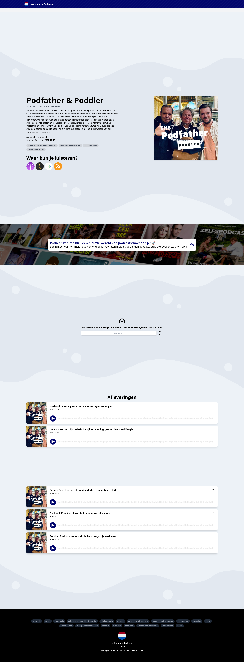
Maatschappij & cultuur (70, 145)
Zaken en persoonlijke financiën (42, 145)
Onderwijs (59, 621)
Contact (141, 650)
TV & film (197, 621)
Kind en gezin (107, 621)
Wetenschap (167, 625)
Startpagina (105, 650)
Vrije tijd (117, 625)
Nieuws (105, 625)
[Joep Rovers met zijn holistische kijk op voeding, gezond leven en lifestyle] (36, 436)
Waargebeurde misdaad (87, 625)
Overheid (129, 625)
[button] (218, 4)
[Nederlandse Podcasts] (122, 636)
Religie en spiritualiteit (138, 621)
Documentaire (91, 145)
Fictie (207, 621)
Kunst (47, 621)
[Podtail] (39, 166)
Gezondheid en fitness (147, 625)
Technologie (183, 621)
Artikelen (131, 650)
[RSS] (58, 166)
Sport (179, 625)
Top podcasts (118, 650)
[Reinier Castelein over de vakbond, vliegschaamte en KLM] (36, 496)
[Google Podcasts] (48, 166)
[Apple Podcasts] (30, 166)
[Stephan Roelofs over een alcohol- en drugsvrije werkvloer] (36, 542)
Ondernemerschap (36, 149)
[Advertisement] (122, 30)
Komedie (37, 621)
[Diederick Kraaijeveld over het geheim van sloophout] (36, 519)
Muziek (120, 621)
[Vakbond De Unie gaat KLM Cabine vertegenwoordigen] (36, 413)
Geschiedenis (66, 625)
